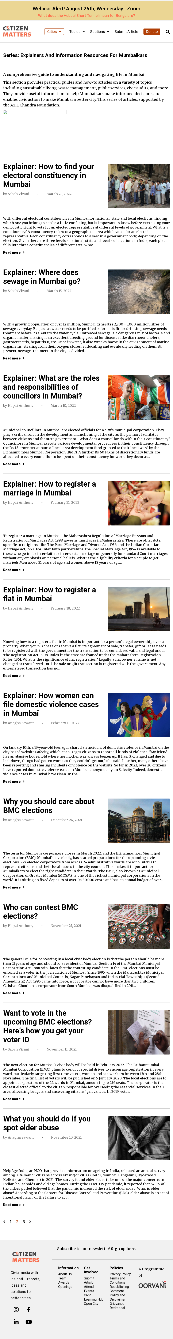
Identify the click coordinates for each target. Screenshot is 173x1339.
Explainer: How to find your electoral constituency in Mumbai (48, 175)
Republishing (119, 1287)
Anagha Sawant (21, 723)
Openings (65, 1287)
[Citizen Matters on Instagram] (16, 1309)
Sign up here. (123, 1248)
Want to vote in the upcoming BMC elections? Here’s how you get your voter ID (47, 1026)
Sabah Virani (18, 194)
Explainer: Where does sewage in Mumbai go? (42, 277)
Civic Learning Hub (93, 1297)
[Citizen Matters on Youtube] (28, 1322)
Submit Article (126, 31)
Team (62, 1278)
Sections (98, 31)
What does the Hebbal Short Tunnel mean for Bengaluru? (86, 15)
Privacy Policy (120, 1274)
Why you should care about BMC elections (48, 806)
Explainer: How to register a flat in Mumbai (49, 594)
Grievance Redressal (117, 1306)
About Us (65, 1274)
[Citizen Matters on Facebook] (28, 1309)
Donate (152, 31)
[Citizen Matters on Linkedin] (16, 1322)
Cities (52, 31)
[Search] (168, 32)
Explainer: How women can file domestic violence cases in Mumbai (51, 704)
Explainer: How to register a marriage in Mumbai (49, 488)
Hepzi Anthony (20, 405)
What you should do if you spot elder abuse (47, 1123)
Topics (75, 31)
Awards (63, 1282)
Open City (91, 1304)
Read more (12, 252)
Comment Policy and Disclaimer (118, 1295)
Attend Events (89, 1289)
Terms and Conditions (118, 1280)
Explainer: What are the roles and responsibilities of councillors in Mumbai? (51, 387)
